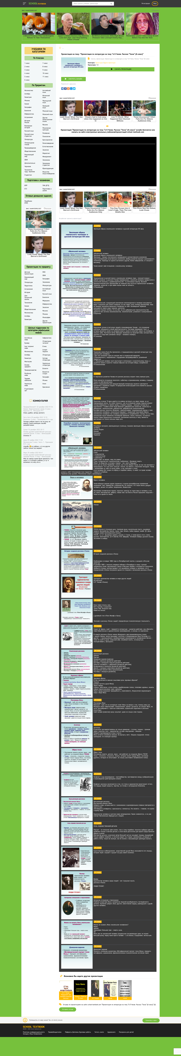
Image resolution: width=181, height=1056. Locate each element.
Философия (46, 317)
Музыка (45, 125)
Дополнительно (30, 163)
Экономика (46, 160)
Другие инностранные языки (47, 119)
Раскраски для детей (126, 1032)
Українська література (46, 364)
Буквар (27, 343)
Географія (46, 377)
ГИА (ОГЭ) (46, 185)
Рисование (46, 133)
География (28, 107)
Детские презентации (29, 273)
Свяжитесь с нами (151, 1020)
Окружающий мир (29, 155)
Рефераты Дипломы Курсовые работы (78, 1032)
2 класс (27, 67)
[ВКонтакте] (62, 89)
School (37, 3)
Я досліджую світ (29, 390)
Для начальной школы (28, 297)
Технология (28, 303)
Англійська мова (28, 339)
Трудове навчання (28, 379)
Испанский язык (46, 96)
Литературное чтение (29, 144)
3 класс (27, 70)
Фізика (45, 380)
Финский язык (47, 111)
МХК (44, 272)
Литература (29, 139)
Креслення (46, 387)
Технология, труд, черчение (30, 171)
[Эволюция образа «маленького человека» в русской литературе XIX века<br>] (77, 248)
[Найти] (111, 4)
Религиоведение (48, 143)
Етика (45, 346)
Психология (46, 136)
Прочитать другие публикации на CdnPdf (108, 185)
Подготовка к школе (47, 190)
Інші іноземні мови (29, 347)
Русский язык (29, 131)
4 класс (27, 73)
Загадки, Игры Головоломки (32, 1034)
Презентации (99, 63)
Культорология (47, 140)
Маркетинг (46, 153)
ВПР (26, 185)
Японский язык (48, 114)
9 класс (45, 70)
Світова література (46, 359)
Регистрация (146, 3)
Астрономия (29, 117)
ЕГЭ (26, 189)
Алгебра (27, 94)
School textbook (34, 1027)
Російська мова (28, 374)
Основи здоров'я (27, 366)
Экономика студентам (46, 164)
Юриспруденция (48, 168)
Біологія (45, 368)
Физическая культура (47, 129)
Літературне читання (47, 342)
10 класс (45, 73)
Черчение (28, 166)
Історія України (45, 350)
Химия (27, 104)
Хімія (44, 384)
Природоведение (30, 148)
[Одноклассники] (68, 89)
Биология (28, 111)
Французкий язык (47, 101)
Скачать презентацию (123, 69)
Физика (27, 100)
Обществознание (30, 151)
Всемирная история (28, 127)
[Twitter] (74, 89)
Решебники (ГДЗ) (28, 202)
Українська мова (28, 384)
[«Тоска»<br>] (77, 523)
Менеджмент (47, 157)
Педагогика (28, 286)
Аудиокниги (111, 1032)
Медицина (46, 301)
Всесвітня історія (46, 373)
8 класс (45, 67)
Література (46, 355)
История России (27, 121)
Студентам (28, 175)
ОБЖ (26, 160)
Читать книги (99, 1032)
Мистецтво (28, 362)
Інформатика (47, 338)
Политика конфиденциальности (34, 1032)
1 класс (27, 63)
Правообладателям (54, 1032)
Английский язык (46, 91)
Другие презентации (109, 63)
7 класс (45, 63)
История (27, 292)
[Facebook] (65, 89)
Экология (46, 150)
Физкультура (47, 285)
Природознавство (30, 370)
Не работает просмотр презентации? (70, 218)
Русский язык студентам (29, 135)
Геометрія (28, 358)
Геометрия (28, 97)
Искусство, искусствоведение (48, 173)
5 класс (27, 77)
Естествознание (48, 147)
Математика (29, 90)
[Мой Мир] (71, 89)
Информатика (29, 114)
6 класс (27, 80)
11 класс (45, 77)
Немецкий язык (46, 107)
